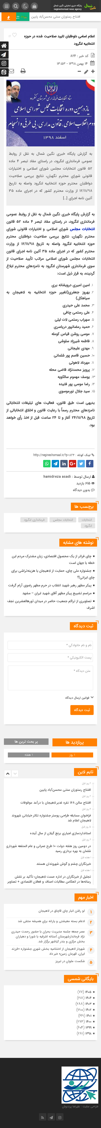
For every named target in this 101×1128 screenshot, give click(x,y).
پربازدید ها (75, 742)
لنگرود (88, 525)
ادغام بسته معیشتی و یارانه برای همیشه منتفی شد (51, 921)
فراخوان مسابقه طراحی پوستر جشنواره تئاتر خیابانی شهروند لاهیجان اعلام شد (51, 818)
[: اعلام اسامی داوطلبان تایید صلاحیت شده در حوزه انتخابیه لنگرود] (11, 71)
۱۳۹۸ (88, 1033)
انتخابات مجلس (82, 229)
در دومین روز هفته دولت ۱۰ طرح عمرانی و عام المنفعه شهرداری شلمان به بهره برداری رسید (48, 849)
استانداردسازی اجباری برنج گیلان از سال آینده (60, 833)
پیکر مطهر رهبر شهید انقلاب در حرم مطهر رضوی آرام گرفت (49, 585)
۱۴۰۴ (88, 998)
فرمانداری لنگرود (34, 519)
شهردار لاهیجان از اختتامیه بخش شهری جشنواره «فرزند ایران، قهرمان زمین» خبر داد (48, 951)
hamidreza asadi (57, 476)
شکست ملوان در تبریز (70, 961)
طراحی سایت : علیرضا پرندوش (80, 1106)
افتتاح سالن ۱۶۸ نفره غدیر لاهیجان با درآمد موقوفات (56, 802)
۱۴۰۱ (88, 1015)
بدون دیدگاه (81, 490)
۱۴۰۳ (88, 1004)
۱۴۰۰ (88, 1021)
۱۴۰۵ (88, 992)
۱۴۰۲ (88, 1009)
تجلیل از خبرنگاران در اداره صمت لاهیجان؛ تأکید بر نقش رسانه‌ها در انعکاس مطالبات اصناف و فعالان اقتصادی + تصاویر (49, 879)
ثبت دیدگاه (82, 710)
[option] (49, 788)
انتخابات (87, 519)
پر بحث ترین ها (26, 741)
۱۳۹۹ (88, 1027)
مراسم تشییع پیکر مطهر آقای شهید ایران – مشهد (56, 593)
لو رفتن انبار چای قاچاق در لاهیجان (61, 910)
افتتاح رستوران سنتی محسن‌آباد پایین (59, 16)
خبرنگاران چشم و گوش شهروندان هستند (63, 864)
